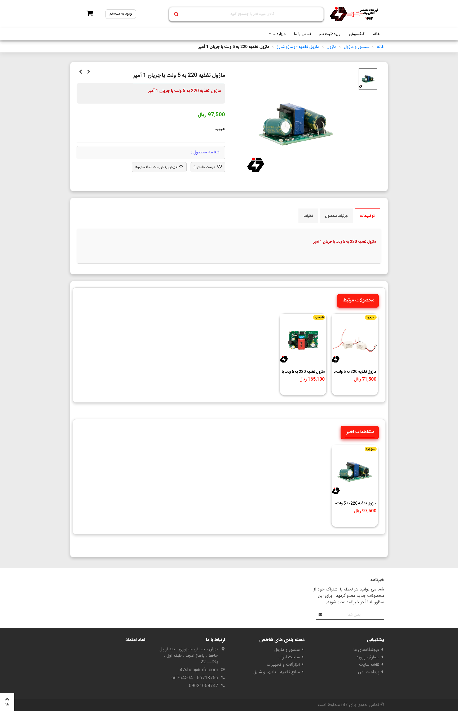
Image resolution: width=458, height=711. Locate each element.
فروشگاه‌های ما (366, 650)
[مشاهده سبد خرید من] (88, 14)
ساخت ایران (289, 657)
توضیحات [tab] (367, 216)
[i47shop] (355, 14)
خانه (376, 34)
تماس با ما (302, 34)
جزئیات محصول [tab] (336, 216)
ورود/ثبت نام (329, 34)
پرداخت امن (368, 672)
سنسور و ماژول (287, 650)
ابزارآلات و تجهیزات (283, 664)
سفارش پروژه (368, 657)
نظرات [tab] (308, 216)
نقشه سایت (369, 664)
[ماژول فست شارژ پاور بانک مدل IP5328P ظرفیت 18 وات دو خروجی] (81, 72)
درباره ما (278, 34)
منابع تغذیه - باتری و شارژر (276, 672)
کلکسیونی (356, 34)
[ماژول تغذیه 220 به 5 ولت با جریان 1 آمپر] (296, 177)
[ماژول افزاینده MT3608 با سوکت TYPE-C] (89, 72)
